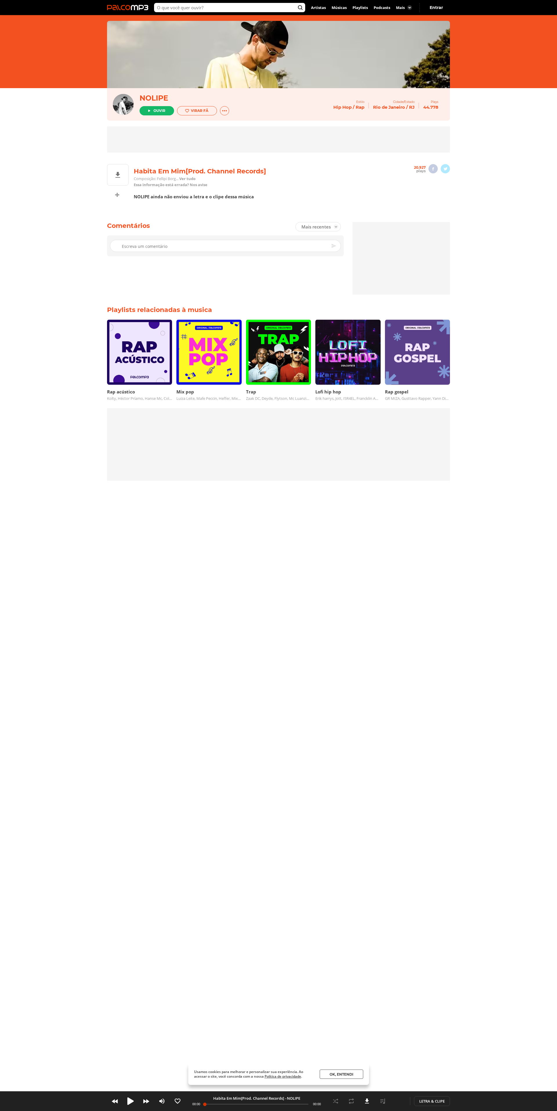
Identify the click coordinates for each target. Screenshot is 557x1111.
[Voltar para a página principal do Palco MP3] (129, 7)
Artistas (318, 7)
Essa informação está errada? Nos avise (170, 185)
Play (130, 1101)
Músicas (339, 7)
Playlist (382, 1101)
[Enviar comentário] (334, 245)
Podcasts (382, 7)
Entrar (436, 7)
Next (146, 1101)
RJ (412, 107)
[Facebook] (433, 168)
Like (177, 1101)
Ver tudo (187, 179)
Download (367, 1101)
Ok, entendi (341, 1074)
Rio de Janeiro (389, 107)
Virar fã (199, 110)
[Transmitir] (398, 1101)
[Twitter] (445, 168)
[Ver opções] (224, 110)
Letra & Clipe (432, 1101)
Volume (162, 1101)
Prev (115, 1101)
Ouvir (159, 110)
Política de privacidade (283, 1076)
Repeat (351, 1101)
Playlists (360, 7)
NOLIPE (154, 98)
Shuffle (335, 1101)
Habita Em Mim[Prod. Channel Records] (248, 1098)
